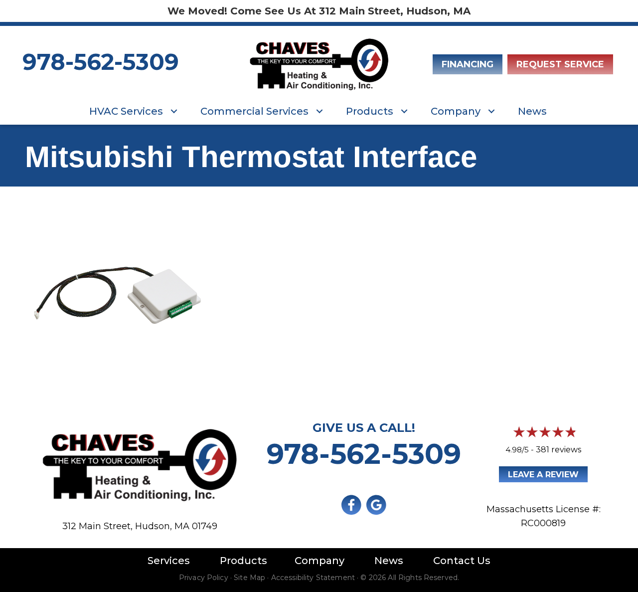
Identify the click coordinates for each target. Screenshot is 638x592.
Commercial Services (254, 111)
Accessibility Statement (313, 577)
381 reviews (558, 449)
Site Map (249, 577)
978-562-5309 (100, 61)
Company (455, 111)
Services (169, 561)
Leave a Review (543, 474)
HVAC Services (126, 111)
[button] (174, 111)
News (532, 111)
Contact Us (461, 561)
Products (369, 111)
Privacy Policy (203, 577)
